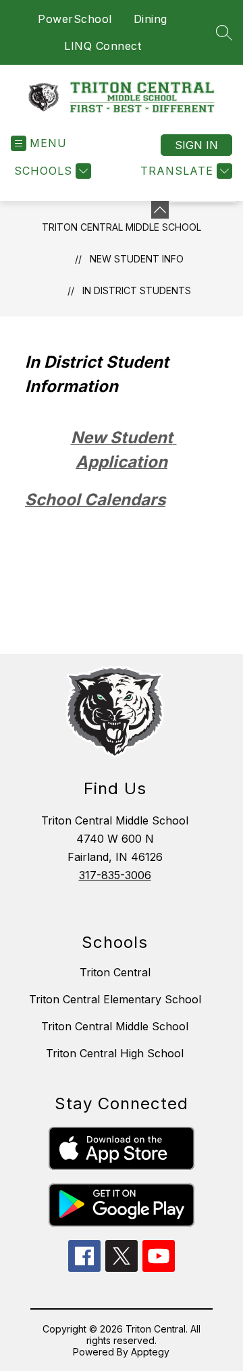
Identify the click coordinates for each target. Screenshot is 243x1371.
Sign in (196, 145)
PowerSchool (75, 19)
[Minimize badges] (160, 210)
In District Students (136, 290)
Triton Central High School (115, 1053)
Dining (150, 19)
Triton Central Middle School (121, 227)
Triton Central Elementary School (115, 999)
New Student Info (137, 258)
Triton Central (115, 972)
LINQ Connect (102, 46)
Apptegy (150, 1352)
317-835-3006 (115, 875)
